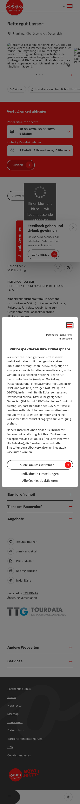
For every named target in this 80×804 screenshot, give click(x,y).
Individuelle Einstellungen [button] (40, 474)
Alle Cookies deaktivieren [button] (40, 480)
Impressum (65, 338)
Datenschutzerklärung (59, 334)
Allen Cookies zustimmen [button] (37, 465)
